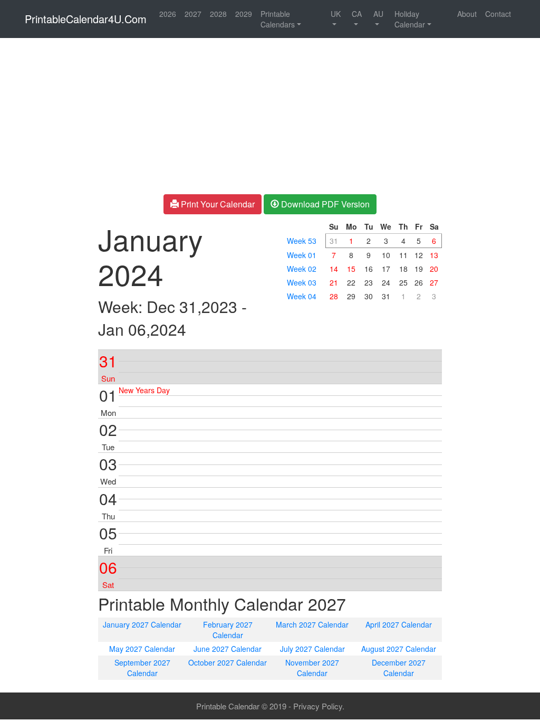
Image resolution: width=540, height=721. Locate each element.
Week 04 (301, 296)
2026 (167, 13)
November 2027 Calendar (312, 667)
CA (357, 13)
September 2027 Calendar (142, 667)
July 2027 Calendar (312, 648)
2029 (243, 13)
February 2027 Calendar (228, 629)
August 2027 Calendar (398, 648)
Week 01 (301, 255)
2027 (193, 13)
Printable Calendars (278, 19)
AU (378, 13)
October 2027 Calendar (227, 662)
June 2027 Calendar (228, 648)
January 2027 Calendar (142, 624)
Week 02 (301, 268)
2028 (218, 13)
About (467, 13)
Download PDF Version (324, 204)
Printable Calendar (227, 705)
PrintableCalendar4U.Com (86, 18)
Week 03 (301, 282)
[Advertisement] (45, 200)
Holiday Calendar (409, 19)
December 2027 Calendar (399, 667)
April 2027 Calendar (398, 624)
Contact (498, 13)
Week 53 (301, 240)
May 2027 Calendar (142, 648)
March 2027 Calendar (312, 624)
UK (336, 13)
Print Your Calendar (217, 204)
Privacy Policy (317, 705)
